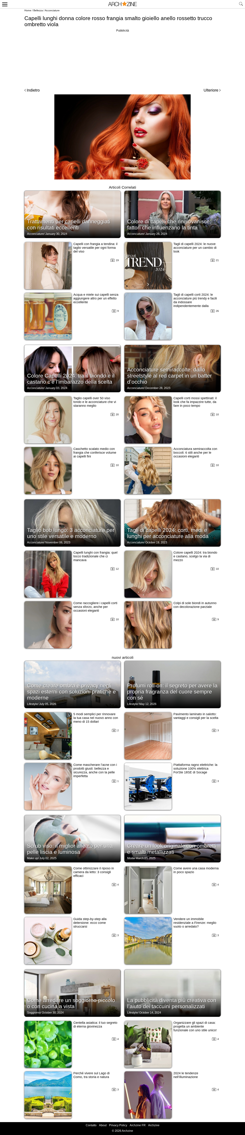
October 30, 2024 (53, 1012)
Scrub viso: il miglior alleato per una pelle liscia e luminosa (70, 849)
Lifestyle (32, 704)
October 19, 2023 (156, 542)
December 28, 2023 (157, 388)
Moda (130, 858)
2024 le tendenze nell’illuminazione (185, 1075)
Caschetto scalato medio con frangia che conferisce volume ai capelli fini (94, 452)
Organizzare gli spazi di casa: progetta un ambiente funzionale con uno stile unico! (195, 1026)
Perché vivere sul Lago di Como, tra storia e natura (91, 1075)
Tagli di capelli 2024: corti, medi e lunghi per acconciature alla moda (168, 533)
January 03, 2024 (56, 388)
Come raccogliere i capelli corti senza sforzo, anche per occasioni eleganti (95, 606)
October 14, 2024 (150, 1012)
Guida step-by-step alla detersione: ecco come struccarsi (90, 922)
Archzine (153, 1125)
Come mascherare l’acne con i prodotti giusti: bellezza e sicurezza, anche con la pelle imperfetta (95, 770)
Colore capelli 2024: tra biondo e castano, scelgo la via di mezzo (195, 556)
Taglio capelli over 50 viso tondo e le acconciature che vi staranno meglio (94, 401)
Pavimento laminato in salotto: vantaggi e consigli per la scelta (195, 716)
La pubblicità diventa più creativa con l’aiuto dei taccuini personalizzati (171, 1003)
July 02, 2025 (47, 858)
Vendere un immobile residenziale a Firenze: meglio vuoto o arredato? (194, 922)
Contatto (91, 1125)
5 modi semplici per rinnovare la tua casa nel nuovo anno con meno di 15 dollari (95, 717)
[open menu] (4, 4)
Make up (32, 858)
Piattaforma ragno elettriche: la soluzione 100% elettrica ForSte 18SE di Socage (195, 768)
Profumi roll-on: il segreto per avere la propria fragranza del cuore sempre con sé (172, 692)
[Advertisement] (122, 58)
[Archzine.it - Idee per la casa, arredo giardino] (122, 4)
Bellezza (38, 10)
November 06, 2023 (57, 542)
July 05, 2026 (47, 704)
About (103, 1125)
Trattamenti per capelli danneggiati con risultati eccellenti (68, 225)
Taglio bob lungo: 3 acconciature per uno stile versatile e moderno (70, 533)
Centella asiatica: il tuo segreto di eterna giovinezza (95, 1024)
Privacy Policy (118, 1125)
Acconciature (52, 10)
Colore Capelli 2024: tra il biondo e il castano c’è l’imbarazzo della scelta (71, 379)
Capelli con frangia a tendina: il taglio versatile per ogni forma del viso (95, 247)
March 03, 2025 (146, 858)
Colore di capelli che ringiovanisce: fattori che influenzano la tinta (169, 225)
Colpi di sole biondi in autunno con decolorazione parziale (194, 605)
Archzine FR (138, 1125)
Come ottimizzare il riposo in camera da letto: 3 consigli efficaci (93, 872)
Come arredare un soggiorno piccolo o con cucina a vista (71, 1003)
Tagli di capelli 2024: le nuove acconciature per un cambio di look (194, 247)
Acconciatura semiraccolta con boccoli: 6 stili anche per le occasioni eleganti (195, 452)
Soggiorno (33, 1012)
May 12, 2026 (147, 704)
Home (27, 10)
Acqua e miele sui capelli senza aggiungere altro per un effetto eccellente (95, 298)
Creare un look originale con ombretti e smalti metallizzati (171, 849)
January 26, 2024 (156, 233)
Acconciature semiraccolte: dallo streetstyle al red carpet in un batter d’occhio (169, 376)
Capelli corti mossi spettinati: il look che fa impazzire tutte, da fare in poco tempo (195, 401)
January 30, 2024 (56, 233)
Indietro (33, 90)
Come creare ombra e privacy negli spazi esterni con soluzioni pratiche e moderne (71, 692)
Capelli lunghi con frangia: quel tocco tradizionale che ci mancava (95, 556)
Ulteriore (211, 90)
